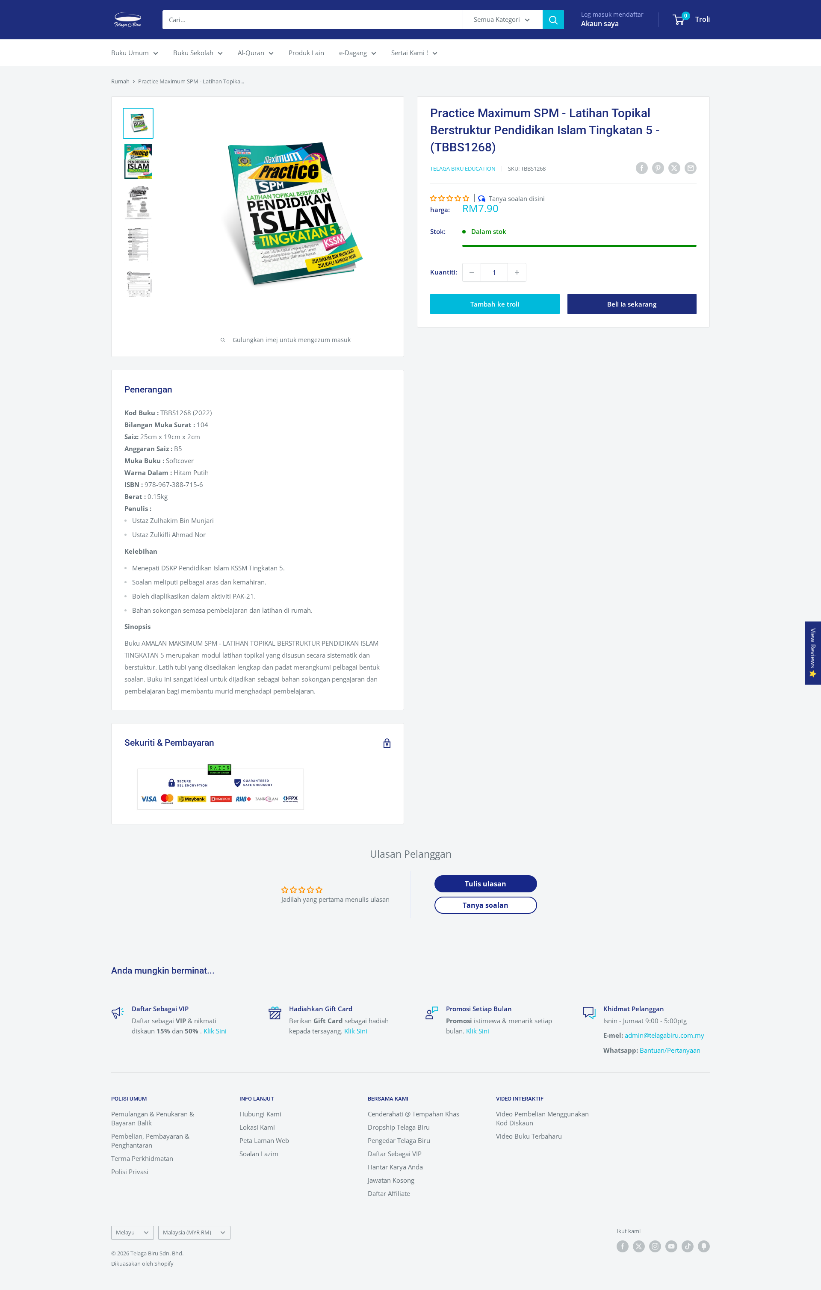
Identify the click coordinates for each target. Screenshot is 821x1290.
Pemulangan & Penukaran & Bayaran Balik (152, 1118)
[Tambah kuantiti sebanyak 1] (517, 272)
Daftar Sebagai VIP (395, 1153)
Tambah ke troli (494, 304)
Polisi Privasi (129, 1171)
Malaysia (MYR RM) (187, 1232)
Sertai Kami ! (409, 52)
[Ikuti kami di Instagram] (655, 1246)
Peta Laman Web (264, 1140)
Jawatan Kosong (391, 1180)
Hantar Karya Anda (395, 1167)
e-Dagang (353, 52)
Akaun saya (600, 23)
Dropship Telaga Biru (399, 1127)
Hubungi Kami (260, 1114)
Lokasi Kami (257, 1127)
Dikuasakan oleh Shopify (142, 1263)
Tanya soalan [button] (485, 905)
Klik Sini (215, 1031)
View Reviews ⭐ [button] (813, 653)
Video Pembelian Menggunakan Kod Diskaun (542, 1118)
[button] (449, 198)
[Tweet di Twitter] (674, 167)
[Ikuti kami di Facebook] (623, 1246)
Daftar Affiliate (389, 1193)
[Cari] (553, 19)
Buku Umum (130, 52)
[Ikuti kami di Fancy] (704, 1246)
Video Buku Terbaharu (529, 1136)
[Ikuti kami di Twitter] (639, 1246)
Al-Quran (251, 52)
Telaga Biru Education (463, 168)
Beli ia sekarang (631, 304)
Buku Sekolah (193, 52)
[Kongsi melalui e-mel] (691, 167)
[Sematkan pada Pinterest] (658, 167)
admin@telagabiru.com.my (664, 1035)
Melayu (125, 1232)
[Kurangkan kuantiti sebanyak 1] (472, 272)
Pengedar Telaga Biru (399, 1140)
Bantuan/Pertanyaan (670, 1050)
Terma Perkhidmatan (142, 1158)
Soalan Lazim (258, 1153)
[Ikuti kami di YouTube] (671, 1246)
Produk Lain (306, 52)
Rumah (120, 81)
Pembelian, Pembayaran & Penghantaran (150, 1140)
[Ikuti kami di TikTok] (688, 1246)
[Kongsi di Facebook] (642, 167)
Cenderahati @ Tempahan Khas (413, 1114)
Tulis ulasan (485, 884)
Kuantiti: (443, 272)
